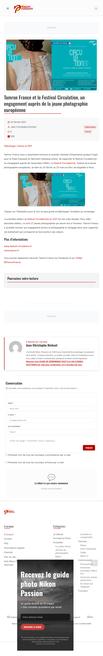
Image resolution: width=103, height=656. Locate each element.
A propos (8, 534)
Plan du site (10, 557)
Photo (83, 545)
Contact (8, 538)
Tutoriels (82, 541)
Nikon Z (84, 556)
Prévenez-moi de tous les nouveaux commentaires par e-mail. (39, 455)
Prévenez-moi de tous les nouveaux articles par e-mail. (36, 462)
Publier (89, 447)
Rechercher (96, 8)
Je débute (58, 534)
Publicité (8, 552)
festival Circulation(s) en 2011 (42, 219)
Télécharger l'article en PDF (18, 146)
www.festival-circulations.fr (18, 246)
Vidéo (83, 552)
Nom (11, 403)
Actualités (58, 542)
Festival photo (90, 127)
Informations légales (14, 548)
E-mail (12, 415)
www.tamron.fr (11, 250)
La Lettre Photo (63, 546)
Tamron (88, 132)
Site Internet (14, 426)
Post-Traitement (88, 548)
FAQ (6, 543)
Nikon (58, 556)
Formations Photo (62, 538)
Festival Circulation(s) (65, 163)
